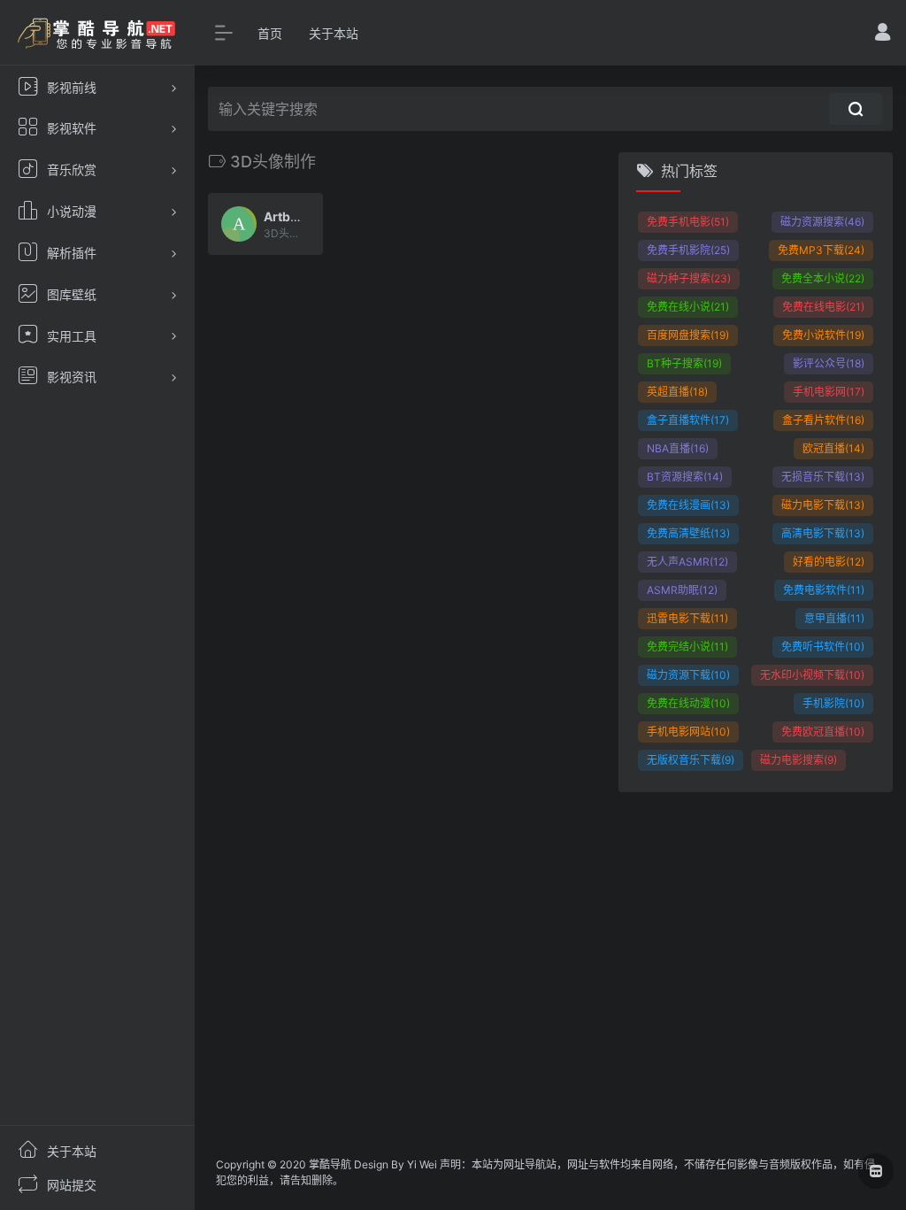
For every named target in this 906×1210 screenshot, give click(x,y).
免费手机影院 (688, 250)
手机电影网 (828, 391)
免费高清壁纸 (688, 533)
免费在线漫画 (688, 505)
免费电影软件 (823, 590)
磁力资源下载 (688, 675)
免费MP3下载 (821, 250)
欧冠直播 (833, 448)
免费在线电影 (823, 306)
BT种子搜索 (684, 363)
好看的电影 (828, 561)
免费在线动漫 (688, 703)
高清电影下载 (822, 533)
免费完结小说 (687, 646)
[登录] (882, 34)
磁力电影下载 (822, 505)
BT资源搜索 (685, 476)
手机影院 (833, 703)
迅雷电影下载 (687, 618)
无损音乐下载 (822, 476)
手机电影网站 (688, 731)
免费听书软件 (822, 646)
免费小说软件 (823, 335)
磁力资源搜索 (822, 221)
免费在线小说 (688, 306)
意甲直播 (834, 618)
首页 (269, 33)
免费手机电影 (688, 221)
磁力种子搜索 (689, 278)
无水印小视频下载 (812, 675)
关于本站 (333, 33)
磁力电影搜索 (798, 760)
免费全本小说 (822, 278)
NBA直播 (678, 448)
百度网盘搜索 (688, 335)
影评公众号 (828, 363)
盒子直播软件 (688, 420)
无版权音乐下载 (690, 760)
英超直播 (677, 391)
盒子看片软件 (823, 420)
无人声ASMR (687, 561)
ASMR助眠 (682, 590)
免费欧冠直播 (822, 731)
